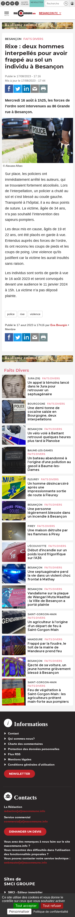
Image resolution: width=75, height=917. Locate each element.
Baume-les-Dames (40, 450)
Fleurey (33, 479)
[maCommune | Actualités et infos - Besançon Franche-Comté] (25, 13)
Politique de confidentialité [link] (50, 911)
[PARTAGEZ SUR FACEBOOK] (9, 89)
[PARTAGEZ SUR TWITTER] (18, 89)
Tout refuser (52, 906)
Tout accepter (26, 906)
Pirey (31, 526)
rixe (22, 314)
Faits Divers (33, 39)
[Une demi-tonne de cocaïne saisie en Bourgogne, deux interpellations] (14, 409)
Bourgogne (36, 403)
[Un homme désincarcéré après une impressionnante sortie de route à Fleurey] (14, 485)
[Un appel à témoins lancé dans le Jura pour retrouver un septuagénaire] (14, 384)
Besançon (13, 39)
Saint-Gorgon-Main (42, 614)
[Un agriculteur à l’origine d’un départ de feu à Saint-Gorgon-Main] (14, 619)
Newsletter (19, 774)
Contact (13, 733)
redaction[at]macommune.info (24, 811)
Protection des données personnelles (33, 749)
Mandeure (35, 639)
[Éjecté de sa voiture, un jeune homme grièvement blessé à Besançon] (14, 666)
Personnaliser (19, 911)
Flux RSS (14, 754)
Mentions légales (19, 759)
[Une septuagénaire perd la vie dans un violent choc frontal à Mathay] (14, 573)
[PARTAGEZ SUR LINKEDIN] (26, 89)
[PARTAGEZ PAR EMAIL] (35, 89)
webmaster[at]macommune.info (25, 862)
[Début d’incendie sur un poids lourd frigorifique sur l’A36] (14, 551)
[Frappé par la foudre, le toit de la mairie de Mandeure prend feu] (14, 645)
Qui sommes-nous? (21, 738)
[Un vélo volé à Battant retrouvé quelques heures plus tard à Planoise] (14, 434)
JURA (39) (34, 378)
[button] (66, 3)
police (11, 314)
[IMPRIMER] (43, 89)
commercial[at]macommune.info (26, 821)
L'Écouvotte (37, 545)
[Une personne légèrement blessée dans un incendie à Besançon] (14, 510)
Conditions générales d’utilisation (31, 764)
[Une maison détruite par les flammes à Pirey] (14, 531)
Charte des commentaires (25, 743)
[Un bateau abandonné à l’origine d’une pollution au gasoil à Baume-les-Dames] (14, 456)
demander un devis (25, 831)
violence (35, 314)
